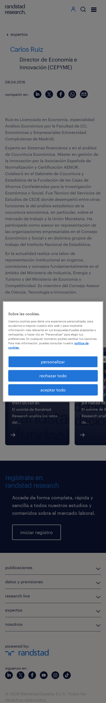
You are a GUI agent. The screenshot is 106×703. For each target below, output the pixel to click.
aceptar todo (53, 389)
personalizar (53, 361)
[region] (53, 351)
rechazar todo (53, 375)
